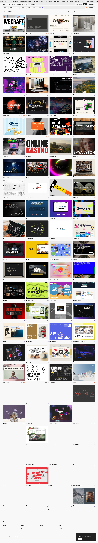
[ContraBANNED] (14, 187)
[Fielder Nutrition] (37, 311)
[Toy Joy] (14, 413)
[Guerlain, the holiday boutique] (14, 167)
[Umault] (84, 187)
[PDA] (61, 475)
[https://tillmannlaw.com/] (61, 516)
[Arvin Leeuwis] (61, 311)
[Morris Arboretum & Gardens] (37, 434)
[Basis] (14, 352)
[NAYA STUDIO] (37, 44)
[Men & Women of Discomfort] (61, 372)
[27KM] (84, 126)
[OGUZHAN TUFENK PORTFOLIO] (37, 187)
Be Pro (85, 4)
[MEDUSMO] (37, 23)
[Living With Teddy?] (37, 454)
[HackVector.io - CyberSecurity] (61, 85)
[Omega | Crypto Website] (14, 85)
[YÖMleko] (14, 126)
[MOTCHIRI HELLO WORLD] (84, 372)
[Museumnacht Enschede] (61, 413)
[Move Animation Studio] (37, 496)
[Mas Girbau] (61, 146)
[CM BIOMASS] (84, 167)
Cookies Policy (89, 536)
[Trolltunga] (84, 64)
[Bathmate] (14, 372)
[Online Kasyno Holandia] (37, 146)
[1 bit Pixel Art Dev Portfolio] (61, 64)
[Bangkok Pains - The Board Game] (14, 146)
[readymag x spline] (84, 208)
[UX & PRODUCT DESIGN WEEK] (61, 249)
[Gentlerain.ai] (37, 126)
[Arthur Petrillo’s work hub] (14, 270)
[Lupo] (37, 475)
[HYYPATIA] (37, 352)
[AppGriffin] (84, 290)
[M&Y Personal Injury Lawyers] (84, 516)
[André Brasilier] (14, 496)
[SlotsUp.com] (37, 208)
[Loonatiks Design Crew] (84, 475)
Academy (18, 4)
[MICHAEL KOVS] (14, 311)
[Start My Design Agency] (61, 352)
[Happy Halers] (61, 290)
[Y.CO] (37, 270)
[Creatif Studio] (14, 228)
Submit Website (91, 4)
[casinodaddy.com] (61, 105)
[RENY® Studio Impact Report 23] (14, 331)
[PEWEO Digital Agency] (37, 516)
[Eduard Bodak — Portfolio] (61, 44)
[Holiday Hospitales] (14, 393)
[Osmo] (14, 105)
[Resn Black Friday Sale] (37, 167)
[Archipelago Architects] (37, 393)
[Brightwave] (84, 249)
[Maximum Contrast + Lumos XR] (61, 167)
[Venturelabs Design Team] (37, 290)
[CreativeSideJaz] (61, 393)
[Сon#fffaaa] (61, 126)
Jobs (22, 4)
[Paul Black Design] (14, 208)
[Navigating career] (37, 331)
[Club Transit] (84, 311)
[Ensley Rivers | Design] (84, 270)
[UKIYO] (14, 454)
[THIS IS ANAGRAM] (37, 413)
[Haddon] (84, 23)
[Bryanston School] (84, 146)
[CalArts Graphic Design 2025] (61, 23)
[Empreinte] (84, 454)
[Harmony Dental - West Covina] (61, 434)
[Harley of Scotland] (84, 496)
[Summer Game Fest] (61, 270)
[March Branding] (37, 228)
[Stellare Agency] (61, 208)
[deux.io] (84, 105)
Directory (13, 4)
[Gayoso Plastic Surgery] (61, 454)
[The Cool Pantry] (37, 64)
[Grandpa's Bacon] (37, 249)
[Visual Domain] (14, 23)
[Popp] (84, 44)
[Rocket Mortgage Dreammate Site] (14, 249)
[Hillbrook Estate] (84, 85)
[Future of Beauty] (14, 290)
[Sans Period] (84, 393)
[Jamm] (84, 228)
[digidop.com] (37, 105)
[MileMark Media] (61, 228)
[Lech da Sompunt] (37, 85)
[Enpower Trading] (84, 413)
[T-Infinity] (84, 352)
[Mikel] (14, 475)
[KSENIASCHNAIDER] (14, 516)
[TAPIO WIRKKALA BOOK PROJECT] (14, 434)
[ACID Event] (61, 331)
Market (25, 4)
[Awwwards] (4, 4)
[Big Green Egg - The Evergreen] (14, 44)
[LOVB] (84, 331)
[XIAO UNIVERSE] (84, 434)
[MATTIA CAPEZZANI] (61, 496)
